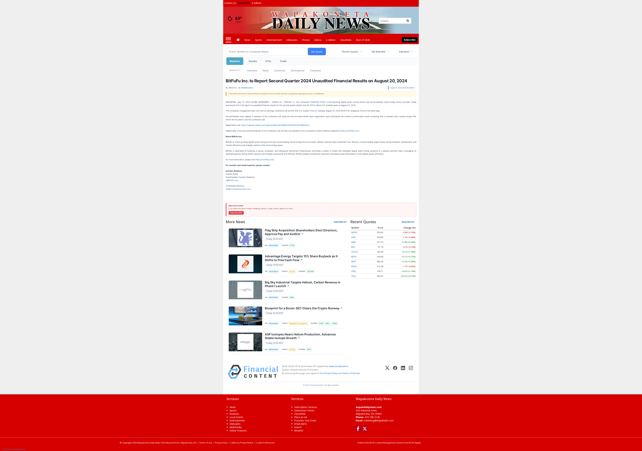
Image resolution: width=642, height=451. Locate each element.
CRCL (328, 323)
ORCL (353, 271)
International (297, 70)
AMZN (354, 232)
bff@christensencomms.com (238, 189)
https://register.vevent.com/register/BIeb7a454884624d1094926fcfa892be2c (275, 125)
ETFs (268, 61)
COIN (321, 323)
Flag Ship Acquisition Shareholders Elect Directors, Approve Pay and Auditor (301, 232)
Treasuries (315, 70)
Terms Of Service (351, 373)
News (265, 70)
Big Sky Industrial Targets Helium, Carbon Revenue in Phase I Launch (302, 284)
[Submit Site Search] (407, 21)
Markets (235, 61)
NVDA (354, 266)
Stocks (253, 61)
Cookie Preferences (265, 442)
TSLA (353, 276)
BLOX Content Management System (386, 442)
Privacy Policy (330, 373)
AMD (353, 242)
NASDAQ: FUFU (318, 102)
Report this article (236, 213)
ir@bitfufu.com (232, 180)
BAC (353, 247)
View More (339, 221)
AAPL (353, 237)
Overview (252, 70)
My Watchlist (379, 51)
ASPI (309, 349)
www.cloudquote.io (338, 366)
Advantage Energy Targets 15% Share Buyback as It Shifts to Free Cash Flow (301, 258)
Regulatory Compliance (298, 323)
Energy (292, 271)
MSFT (353, 261)
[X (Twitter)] (387, 372)
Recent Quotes (350, 51)
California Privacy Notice (241, 442)
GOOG (354, 251)
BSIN (292, 297)
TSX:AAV (310, 271)
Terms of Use (205, 442)
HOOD (334, 323)
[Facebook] (395, 372)
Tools (283, 61)
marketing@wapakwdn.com (379, 420)
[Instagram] (410, 372)
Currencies (279, 70)
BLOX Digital (415, 442)
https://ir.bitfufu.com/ (350, 131)
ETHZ (292, 245)
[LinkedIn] (403, 372)
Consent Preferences (14, 449)
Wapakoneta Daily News (148, 442)
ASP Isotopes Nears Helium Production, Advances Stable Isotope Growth (300, 336)
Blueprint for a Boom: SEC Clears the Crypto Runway (304, 308)
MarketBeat (273, 245)
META (353, 256)
